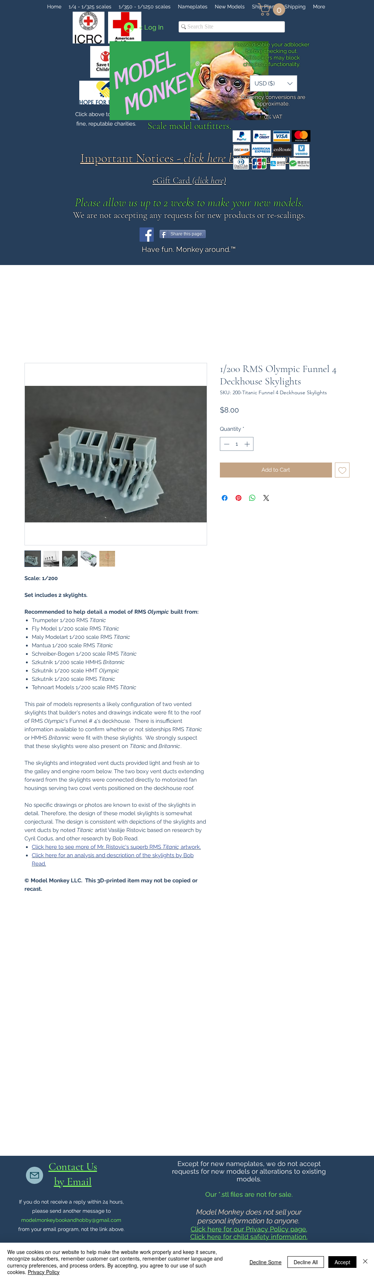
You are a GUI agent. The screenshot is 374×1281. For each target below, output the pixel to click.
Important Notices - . (189, 158)
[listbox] (273, 83)
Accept (342, 1262)
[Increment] (248, 444)
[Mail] (34, 1175)
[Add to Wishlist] (342, 470)
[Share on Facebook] (224, 498)
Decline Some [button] (265, 1262)
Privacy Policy (44, 1272)
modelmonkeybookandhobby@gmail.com (71, 1220)
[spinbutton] (237, 444)
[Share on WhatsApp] (252, 498)
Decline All (306, 1262)
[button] (273, 9)
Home (32, 335)
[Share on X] (266, 498)
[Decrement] (226, 444)
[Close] (365, 1262)
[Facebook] (147, 234)
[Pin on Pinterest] (238, 498)
